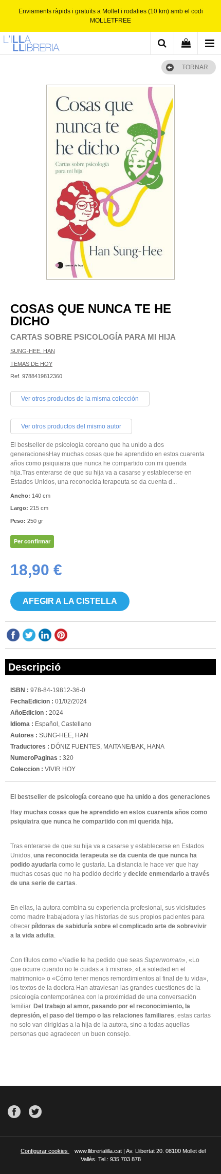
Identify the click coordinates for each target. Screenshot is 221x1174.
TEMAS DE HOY (31, 364)
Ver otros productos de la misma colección (80, 398)
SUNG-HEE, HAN (32, 351)
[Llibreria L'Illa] (31, 44)
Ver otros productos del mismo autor (71, 426)
